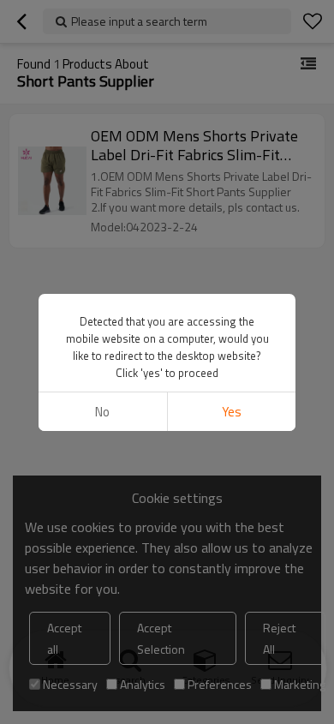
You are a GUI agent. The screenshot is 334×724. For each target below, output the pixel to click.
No (102, 412)
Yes (232, 412)
